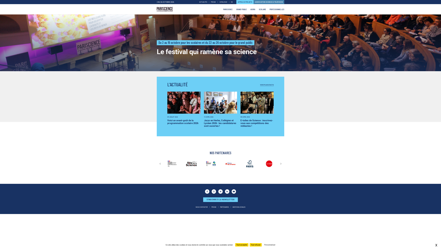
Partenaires (224, 207)
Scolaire (262, 9)
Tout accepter (241, 245)
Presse (213, 2)
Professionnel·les (277, 9)
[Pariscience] (165, 9)
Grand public (241, 9)
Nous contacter (202, 207)
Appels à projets (245, 2)
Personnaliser (269, 245)
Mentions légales (239, 207)
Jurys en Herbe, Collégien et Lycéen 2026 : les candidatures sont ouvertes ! (220, 123)
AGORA (252, 9)
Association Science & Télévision (269, 2)
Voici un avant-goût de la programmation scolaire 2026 (182, 122)
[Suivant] (281, 163)
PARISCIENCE (228, 9)
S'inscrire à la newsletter (220, 200)
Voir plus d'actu (267, 85)
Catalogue (223, 2)
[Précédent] (160, 163)
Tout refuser (256, 245)
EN (232, 2)
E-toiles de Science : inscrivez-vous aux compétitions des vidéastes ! (256, 123)
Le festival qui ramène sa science (207, 52)
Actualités (203, 2)
